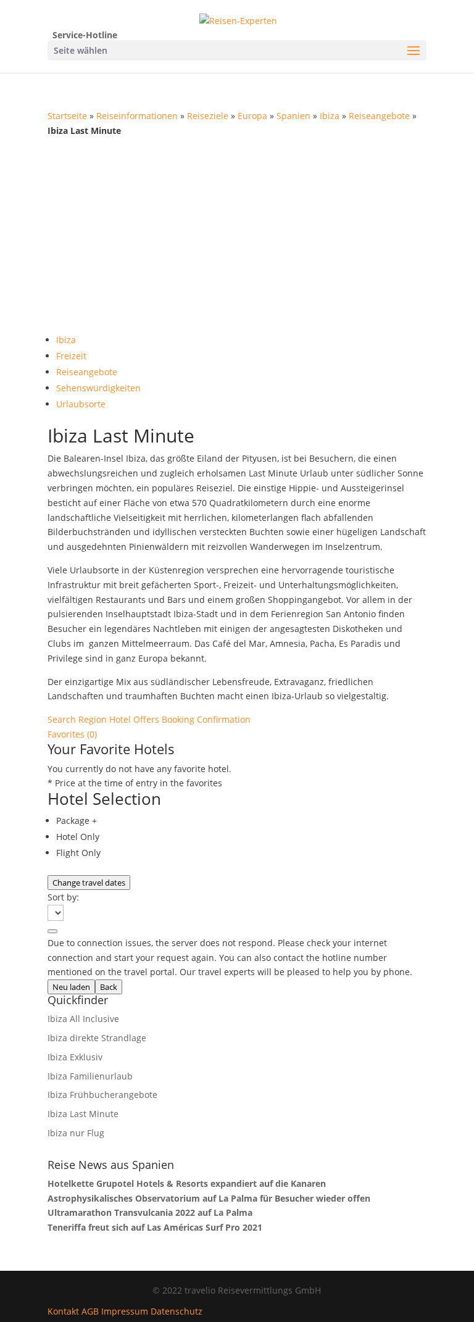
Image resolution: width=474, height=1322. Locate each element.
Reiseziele (207, 116)
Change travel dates (88, 882)
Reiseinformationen (137, 116)
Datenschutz (176, 1311)
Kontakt (63, 1311)
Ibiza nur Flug (76, 1133)
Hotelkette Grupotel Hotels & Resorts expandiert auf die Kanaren (187, 1183)
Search (63, 719)
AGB (90, 1311)
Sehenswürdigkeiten (98, 388)
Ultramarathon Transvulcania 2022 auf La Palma (150, 1212)
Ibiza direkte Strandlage (97, 1038)
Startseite (67, 116)
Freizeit (71, 356)
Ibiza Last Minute (83, 1114)
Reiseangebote (379, 116)
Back (108, 986)
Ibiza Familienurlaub (90, 1076)
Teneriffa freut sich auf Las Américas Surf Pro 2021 (155, 1227)
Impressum (124, 1311)
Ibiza (329, 116)
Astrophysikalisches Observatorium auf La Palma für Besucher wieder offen (209, 1198)
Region (93, 719)
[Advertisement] (237, 230)
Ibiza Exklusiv (75, 1057)
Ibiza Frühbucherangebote (102, 1094)
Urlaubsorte (81, 404)
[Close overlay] (52, 931)
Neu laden (71, 986)
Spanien (293, 116)
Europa (252, 116)
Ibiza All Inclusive (83, 1019)
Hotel (121, 719)
